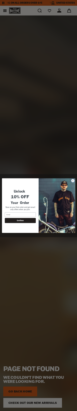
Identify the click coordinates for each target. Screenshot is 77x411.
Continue (20, 220)
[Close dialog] (72, 180)
